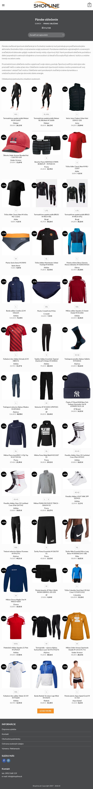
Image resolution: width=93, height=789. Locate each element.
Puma (46, 167)
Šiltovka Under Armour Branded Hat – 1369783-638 (15, 156)
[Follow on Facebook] (4, 761)
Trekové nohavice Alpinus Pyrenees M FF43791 (16, 552)
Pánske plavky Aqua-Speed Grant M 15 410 (77, 697)
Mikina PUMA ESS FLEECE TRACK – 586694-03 (46, 504)
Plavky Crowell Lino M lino (46, 311)
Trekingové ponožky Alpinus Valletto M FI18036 (77, 360)
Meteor (16, 123)
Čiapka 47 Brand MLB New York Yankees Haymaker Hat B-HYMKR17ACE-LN (77, 404)
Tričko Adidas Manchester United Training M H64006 (46, 264)
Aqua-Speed (77, 701)
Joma (77, 123)
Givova (16, 604)
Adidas (46, 267)
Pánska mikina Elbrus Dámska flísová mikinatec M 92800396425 (77, 264)
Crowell (46, 314)
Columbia (77, 595)
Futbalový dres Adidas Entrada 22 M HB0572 (16, 360)
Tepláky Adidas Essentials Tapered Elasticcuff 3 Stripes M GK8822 (46, 360)
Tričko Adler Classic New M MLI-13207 (77, 167)
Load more (45, 711)
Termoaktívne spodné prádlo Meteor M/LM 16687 (16, 119)
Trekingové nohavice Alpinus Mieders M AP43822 (16, 408)
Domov (38, 24)
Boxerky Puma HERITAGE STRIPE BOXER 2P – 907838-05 (46, 163)
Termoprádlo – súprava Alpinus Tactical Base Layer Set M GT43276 (46, 649)
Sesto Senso (16, 266)
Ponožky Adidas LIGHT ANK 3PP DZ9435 (77, 497)
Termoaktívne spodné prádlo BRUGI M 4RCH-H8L (46, 216)
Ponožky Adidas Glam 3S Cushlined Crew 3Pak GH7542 (16, 504)
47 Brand (77, 409)
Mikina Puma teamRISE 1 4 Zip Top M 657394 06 (16, 456)
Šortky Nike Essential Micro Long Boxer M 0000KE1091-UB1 (77, 552)
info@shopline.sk (15, 776)
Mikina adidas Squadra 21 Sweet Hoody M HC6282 (77, 312)
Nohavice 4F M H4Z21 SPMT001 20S (46, 408)
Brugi (46, 219)
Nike (77, 556)
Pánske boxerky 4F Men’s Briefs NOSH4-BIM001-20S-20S (46, 591)
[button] (3, 5)
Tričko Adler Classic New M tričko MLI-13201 (16, 216)
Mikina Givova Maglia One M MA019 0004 (16, 601)
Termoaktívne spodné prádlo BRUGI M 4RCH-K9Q (77, 216)
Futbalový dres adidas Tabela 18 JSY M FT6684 (15, 697)
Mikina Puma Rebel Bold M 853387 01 (46, 456)
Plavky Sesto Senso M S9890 (16, 263)
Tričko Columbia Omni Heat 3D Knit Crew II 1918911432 (77, 591)
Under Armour (15, 160)
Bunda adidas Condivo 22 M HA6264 (16, 312)
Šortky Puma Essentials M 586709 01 (46, 552)
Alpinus (77, 364)
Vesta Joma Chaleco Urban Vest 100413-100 (77, 119)
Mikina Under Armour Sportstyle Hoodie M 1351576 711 (77, 649)
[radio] (15, 114)
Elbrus (77, 267)
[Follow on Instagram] (8, 761)
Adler (77, 171)
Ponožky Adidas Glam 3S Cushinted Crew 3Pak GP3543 (77, 456)
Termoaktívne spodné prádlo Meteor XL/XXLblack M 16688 (46, 119)
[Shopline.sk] (46, 5)
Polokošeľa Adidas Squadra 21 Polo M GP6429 (16, 649)
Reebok (46, 701)
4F (46, 412)
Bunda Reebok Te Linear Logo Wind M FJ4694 (46, 697)
